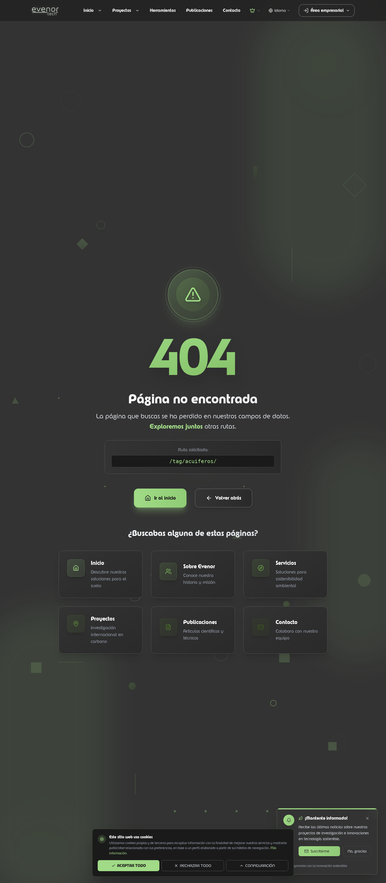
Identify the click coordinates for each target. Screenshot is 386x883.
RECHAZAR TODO (195, 865)
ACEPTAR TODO (131, 865)
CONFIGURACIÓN (260, 865)
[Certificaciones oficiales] (255, 10)
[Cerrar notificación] (367, 818)
